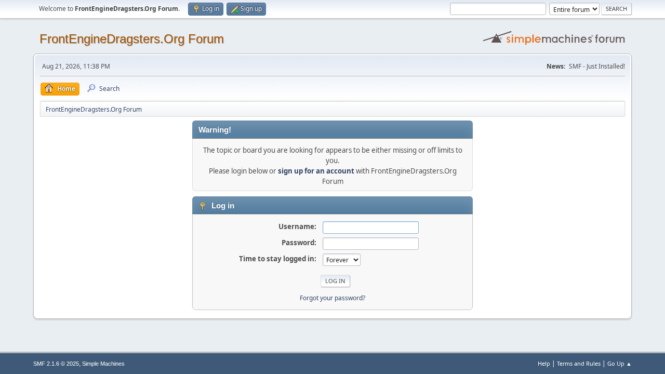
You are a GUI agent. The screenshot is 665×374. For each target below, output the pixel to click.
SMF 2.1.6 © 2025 (56, 363)
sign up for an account (316, 171)
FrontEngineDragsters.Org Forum (131, 39)
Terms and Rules (579, 363)
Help (544, 363)
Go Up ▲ (619, 363)
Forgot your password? (332, 297)
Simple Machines (103, 363)
